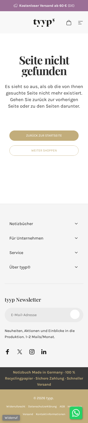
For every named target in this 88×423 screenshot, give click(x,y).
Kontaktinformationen (50, 414)
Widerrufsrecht (15, 406)
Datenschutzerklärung (42, 406)
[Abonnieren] (75, 314)
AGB (62, 406)
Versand (28, 414)
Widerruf (11, 418)
